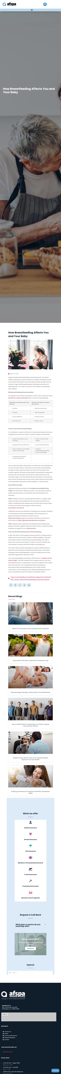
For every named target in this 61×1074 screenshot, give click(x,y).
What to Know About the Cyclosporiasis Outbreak (30, 629)
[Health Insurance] (30, 822)
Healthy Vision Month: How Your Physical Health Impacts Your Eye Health (30, 759)
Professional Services (30, 886)
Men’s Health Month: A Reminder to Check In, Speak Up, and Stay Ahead (30, 725)
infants (16, 580)
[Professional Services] (30, 880)
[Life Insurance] (30, 845)
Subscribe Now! (8, 1052)
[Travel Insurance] (30, 869)
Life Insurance (30, 851)
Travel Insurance (30, 874)
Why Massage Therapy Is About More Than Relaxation (30, 692)
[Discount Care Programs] (30, 892)
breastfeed (30, 577)
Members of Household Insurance (30, 863)
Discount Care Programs (30, 898)
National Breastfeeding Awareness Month (34, 580)
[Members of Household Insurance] (30, 857)
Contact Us (30, 948)
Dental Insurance (30, 839)
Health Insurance (30, 828)
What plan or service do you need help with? (28, 925)
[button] (45, 4)
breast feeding (20, 577)
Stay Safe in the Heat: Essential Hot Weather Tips (30, 660)
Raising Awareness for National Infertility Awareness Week (30, 792)
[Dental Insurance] (30, 834)
